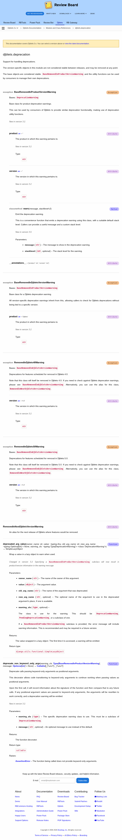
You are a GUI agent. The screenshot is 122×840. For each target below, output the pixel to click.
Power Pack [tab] (35, 23)
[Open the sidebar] (3, 28)
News (17, 797)
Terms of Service (41, 835)
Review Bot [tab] (48, 23)
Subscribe (82, 780)
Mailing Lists (101, 797)
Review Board (63, 797)
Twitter (99, 806)
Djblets (60, 806)
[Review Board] (61, 5)
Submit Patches (81, 801)
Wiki (76, 811)
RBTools (40, 806)
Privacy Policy (56, 835)
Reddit (99, 801)
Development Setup (83, 806)
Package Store (63, 816)
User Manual (42, 801)
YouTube (100, 820)
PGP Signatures (64, 820)
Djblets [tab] (60, 23)
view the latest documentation (77, 44)
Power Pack (41, 816)
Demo (17, 801)
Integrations (20, 811)
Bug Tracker (79, 797)
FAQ (38, 797)
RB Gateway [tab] (72, 23)
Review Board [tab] (9, 23)
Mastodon (100, 811)
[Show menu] (17, 28)
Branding (83, 835)
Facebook (100, 816)
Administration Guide (45, 811)
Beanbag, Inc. (63, 830)
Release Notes (43, 820)
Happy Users (20, 816)
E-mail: (36, 780)
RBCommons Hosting (24, 806)
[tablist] (61, 21)
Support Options (21, 820)
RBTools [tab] (22, 23)
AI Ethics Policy (71, 835)
